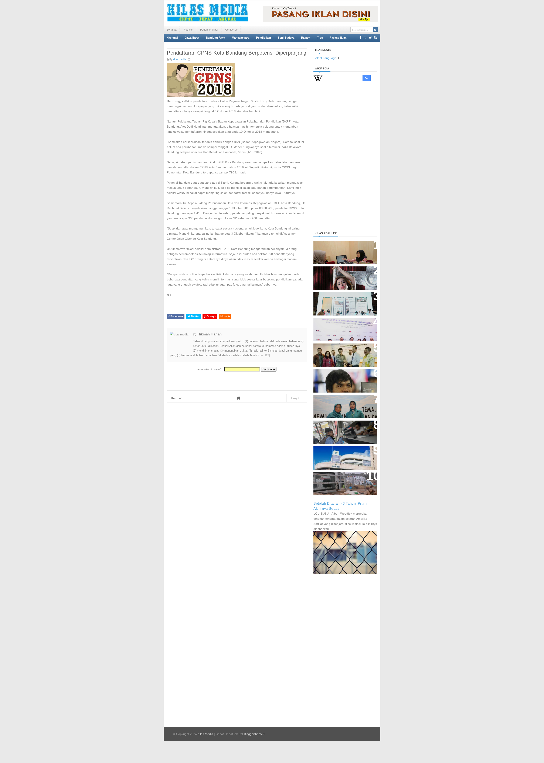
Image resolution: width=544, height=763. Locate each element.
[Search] (375, 29)
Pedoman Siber (209, 29)
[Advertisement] (345, 161)
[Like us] (360, 37)
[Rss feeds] (376, 37)
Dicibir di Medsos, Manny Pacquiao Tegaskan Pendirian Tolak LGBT (341, 378)
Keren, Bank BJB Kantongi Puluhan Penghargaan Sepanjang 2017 (344, 327)
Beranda (172, 29)
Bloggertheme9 (254, 734)
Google (211, 316)
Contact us (231, 29)
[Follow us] (370, 37)
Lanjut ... (297, 398)
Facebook (176, 316)
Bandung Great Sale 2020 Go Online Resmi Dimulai (341, 299)
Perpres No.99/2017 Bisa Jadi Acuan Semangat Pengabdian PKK (341, 404)
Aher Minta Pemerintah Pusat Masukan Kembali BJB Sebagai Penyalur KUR (343, 455)
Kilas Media (205, 734)
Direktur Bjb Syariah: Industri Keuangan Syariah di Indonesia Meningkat (343, 250)
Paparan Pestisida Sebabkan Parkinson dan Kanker (340, 479)
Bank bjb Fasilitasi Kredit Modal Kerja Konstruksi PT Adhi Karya (344, 351)
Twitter (195, 316)
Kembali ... (178, 398)
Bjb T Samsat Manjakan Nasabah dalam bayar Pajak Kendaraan (344, 428)
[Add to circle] (365, 37)
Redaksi (188, 29)
